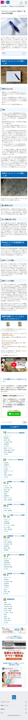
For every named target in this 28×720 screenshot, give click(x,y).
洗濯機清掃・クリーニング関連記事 (15, 536)
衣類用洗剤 (7, 562)
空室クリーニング (8, 471)
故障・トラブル (8, 448)
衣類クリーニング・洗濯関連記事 (15, 555)
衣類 (5, 616)
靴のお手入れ (7, 564)
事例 (5, 473)
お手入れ (6, 446)
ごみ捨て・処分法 (8, 612)
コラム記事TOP (14, 427)
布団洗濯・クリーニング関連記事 (15, 574)
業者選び (6, 438)
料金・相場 (7, 440)
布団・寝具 (7, 618)
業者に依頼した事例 (9, 450)
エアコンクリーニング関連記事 (15, 432)
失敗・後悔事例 (8, 452)
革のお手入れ (7, 620)
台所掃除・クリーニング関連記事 (15, 505)
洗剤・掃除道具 (8, 475)
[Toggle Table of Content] (23, 53)
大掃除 (6, 469)
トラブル (6, 587)
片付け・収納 (7, 610)
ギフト (2, 712)
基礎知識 (6, 444)
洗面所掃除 (7, 523)
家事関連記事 (11, 599)
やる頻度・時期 (8, 442)
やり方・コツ (7, 436)
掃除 (5, 602)
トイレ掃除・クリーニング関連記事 (15, 516)
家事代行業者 (7, 604)
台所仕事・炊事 (8, 606)
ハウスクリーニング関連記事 (15, 459)
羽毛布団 (6, 583)
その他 (6, 454)
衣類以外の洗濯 (8, 566)
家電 (5, 614)
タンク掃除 (7, 527)
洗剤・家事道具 (8, 608)
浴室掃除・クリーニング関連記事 (15, 482)
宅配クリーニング (4, 705)
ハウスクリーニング (5, 701)
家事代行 (3, 709)
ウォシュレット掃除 (9, 525)
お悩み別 (6, 521)
